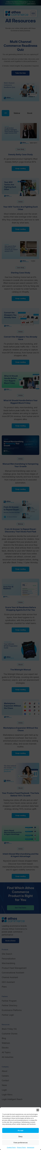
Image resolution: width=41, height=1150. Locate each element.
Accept (20, 1130)
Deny (20, 1136)
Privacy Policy (21, 1147)
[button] (38, 1110)
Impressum (30, 1147)
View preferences (20, 1143)
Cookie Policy (11, 1147)
